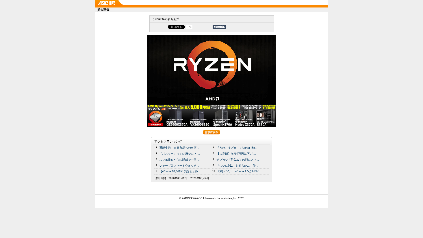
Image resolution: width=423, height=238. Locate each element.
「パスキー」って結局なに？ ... (179, 153)
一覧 (189, 27)
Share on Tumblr (219, 27)
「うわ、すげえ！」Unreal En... (237, 147)
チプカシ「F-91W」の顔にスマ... (238, 159)
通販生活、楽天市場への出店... (179, 147)
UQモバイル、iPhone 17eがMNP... (239, 171)
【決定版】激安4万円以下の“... (236, 153)
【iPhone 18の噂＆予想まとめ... (179, 171)
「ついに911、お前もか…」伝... (237, 165)
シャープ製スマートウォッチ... (179, 165)
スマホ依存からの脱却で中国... (179, 159)
